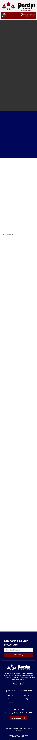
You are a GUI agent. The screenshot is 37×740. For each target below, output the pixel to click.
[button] (4, 15)
